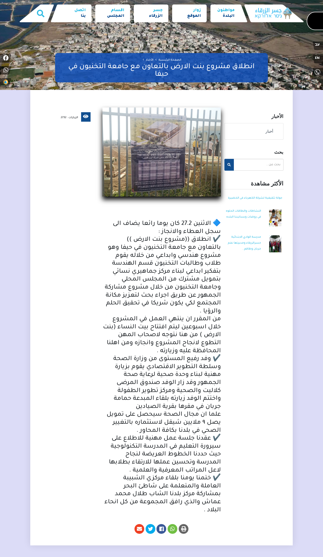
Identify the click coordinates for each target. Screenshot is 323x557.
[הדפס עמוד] (184, 529)
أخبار (270, 131)
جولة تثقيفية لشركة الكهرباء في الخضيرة (255, 198)
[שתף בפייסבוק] (162, 529)
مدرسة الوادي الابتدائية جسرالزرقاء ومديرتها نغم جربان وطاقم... (244, 243)
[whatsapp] (5, 70)
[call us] (317, 72)
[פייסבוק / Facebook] (5, 58)
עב (317, 45)
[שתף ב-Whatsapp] (172, 529)
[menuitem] (225, 13)
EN (317, 58)
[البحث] (40, 13)
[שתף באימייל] (139, 529)
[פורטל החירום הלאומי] (5, 82)
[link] (225, 13)
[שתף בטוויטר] (150, 529)
